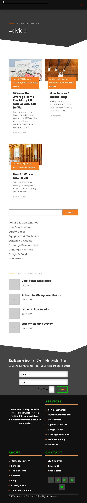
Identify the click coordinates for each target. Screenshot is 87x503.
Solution (16, 83)
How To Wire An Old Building (60, 95)
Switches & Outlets (20, 240)
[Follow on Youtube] (62, 487)
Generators (16, 258)
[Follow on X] (58, 480)
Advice (28, 79)
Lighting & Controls (21, 249)
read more (19, 132)
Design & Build (18, 254)
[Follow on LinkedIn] (72, 480)
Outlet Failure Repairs (35, 309)
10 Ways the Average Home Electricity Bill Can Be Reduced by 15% (24, 100)
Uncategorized (29, 83)
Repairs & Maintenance (23, 222)
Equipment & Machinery (24, 236)
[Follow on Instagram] (65, 480)
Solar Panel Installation (36, 281)
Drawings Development (23, 245)
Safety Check (17, 231)
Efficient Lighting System (37, 324)
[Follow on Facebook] (51, 480)
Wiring (15, 86)
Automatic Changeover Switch (41, 295)
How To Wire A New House (23, 176)
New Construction (20, 227)
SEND (63, 389)
